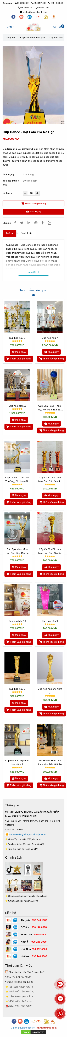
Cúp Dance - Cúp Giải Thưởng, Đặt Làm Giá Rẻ (17, 479)
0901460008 (23, 3)
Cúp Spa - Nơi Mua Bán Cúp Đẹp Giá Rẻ (17, 551)
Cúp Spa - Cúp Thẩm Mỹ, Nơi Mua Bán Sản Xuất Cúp (50, 407)
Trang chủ (10, 37)
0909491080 (40, 3)
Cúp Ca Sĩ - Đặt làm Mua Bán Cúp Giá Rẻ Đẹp (50, 479)
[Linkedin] (29, 223)
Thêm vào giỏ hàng (35, 203)
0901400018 (26, 7)
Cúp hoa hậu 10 (17, 621)
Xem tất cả (33, 272)
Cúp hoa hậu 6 (17, 337)
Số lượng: (8, 193)
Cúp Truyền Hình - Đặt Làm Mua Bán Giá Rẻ (50, 762)
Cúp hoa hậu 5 (17, 688)
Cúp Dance (12, 244)
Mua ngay (35, 211)
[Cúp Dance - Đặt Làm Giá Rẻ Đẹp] (33, 27)
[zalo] (30, 16)
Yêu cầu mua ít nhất (11, 182)
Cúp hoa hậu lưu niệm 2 (50, 690)
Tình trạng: (9, 174)
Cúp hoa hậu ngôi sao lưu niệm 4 (17, 762)
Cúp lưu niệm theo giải (32, 37)
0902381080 (43, 7)
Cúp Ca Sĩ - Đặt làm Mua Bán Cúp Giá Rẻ (50, 551)
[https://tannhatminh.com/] (38, 16)
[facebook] (14, 16)
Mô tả (9, 233)
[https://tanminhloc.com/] (46, 16)
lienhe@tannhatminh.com (35, 12)
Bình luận (26, 233)
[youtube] (22, 16)
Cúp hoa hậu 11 (17, 405)
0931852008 (57, 3)
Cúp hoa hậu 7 (50, 337)
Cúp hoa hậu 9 (50, 621)
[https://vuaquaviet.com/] (54, 16)
